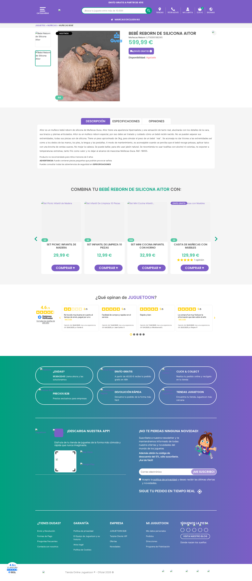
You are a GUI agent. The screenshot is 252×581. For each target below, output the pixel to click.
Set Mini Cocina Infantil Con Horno (190, 246)
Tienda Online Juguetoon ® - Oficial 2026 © (89, 572)
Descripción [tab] (95, 121)
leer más (68, 319)
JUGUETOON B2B (118, 531)
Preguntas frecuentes (47, 541)
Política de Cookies (82, 549)
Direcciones (151, 541)
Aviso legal (78, 544)
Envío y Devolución (46, 531)
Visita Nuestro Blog (195, 536)
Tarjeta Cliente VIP (118, 536)
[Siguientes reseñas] (214, 318)
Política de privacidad (83, 531)
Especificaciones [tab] (126, 121)
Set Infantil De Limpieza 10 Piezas (147, 246)
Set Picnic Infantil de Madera (104, 246)
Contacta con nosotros (47, 546)
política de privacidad (165, 479)
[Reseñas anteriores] (60, 318)
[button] (214, 33)
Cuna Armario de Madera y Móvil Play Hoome (61, 246)
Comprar (65, 268)
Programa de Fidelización (158, 546)
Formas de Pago (44, 536)
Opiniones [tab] (156, 121)
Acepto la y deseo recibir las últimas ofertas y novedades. (178, 481)
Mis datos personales (156, 531)
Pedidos (150, 536)
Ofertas (113, 541)
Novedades (115, 546)
